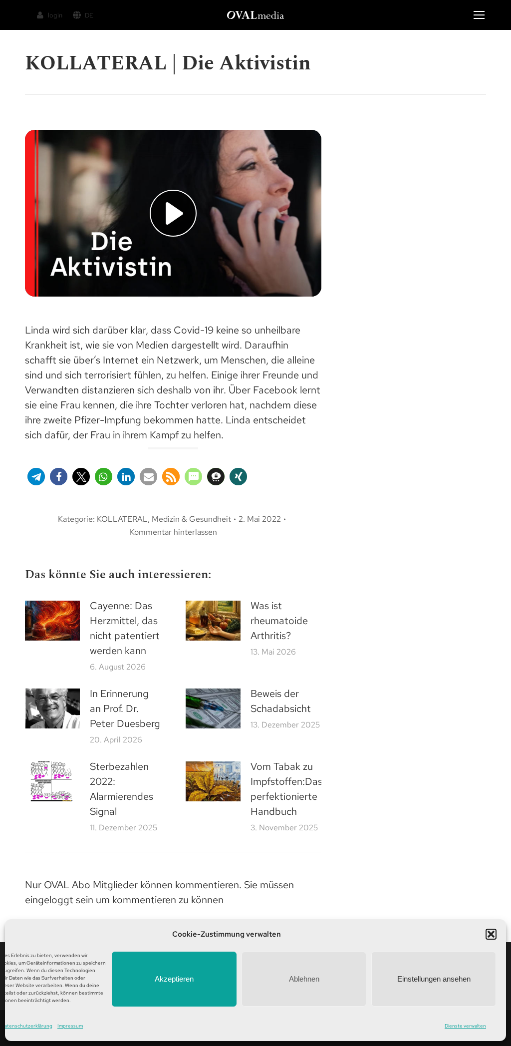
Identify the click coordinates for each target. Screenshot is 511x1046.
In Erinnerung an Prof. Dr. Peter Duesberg (125, 708)
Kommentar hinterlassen (173, 532)
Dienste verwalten (465, 1026)
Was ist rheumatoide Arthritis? (279, 620)
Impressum (70, 1026)
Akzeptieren (174, 979)
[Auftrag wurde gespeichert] (52, 621)
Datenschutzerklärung (26, 1026)
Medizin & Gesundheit (191, 519)
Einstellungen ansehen (434, 979)
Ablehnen (304, 979)
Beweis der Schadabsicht (281, 701)
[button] (491, 934)
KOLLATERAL (122, 519)
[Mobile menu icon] (479, 15)
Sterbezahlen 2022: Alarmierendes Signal (121, 789)
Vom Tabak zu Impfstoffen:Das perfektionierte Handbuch (286, 789)
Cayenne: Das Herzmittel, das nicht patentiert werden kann (125, 628)
